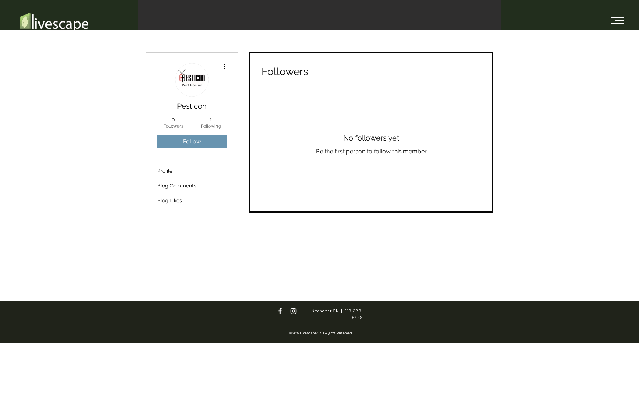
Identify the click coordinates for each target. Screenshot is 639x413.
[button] (617, 21)
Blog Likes (169, 200)
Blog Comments (176, 186)
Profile (164, 171)
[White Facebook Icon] (280, 311)
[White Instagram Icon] (293, 311)
